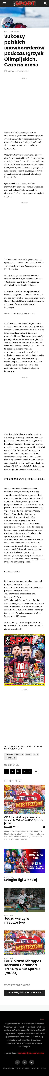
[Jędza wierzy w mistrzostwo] (24, 900)
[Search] (45, 3)
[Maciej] (6, 71)
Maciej (11, 71)
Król (28, 754)
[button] (4, 3)
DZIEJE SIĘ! (8, 31)
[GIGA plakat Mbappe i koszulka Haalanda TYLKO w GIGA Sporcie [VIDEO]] (24, 799)
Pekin (36, 754)
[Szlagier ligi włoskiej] (24, 861)
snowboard (10, 758)
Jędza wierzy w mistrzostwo (16, 920)
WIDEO (16, 31)
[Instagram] (24, 1062)
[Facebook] (6, 771)
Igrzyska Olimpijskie (14, 754)
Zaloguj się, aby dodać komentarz (24, 993)
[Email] (24, 771)
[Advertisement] (24, 104)
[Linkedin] (18, 771)
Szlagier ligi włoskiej (20, 880)
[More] (35, 771)
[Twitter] (12, 771)
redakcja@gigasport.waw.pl (31, 1053)
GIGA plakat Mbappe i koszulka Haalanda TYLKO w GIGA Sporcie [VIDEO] (23, 820)
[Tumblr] (29, 771)
